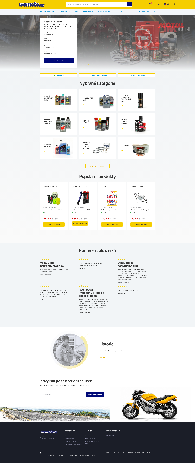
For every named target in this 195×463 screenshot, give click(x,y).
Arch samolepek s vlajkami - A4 (111, 210)
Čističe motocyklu (104, 11)
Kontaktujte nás (69, 436)
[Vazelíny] (136, 148)
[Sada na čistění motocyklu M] (54, 198)
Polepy (103, 187)
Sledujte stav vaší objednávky (73, 444)
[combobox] (59, 34)
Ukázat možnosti (81, 223)
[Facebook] (40, 452)
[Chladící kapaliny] (58, 148)
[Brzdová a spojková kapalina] (58, 124)
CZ (167, 4)
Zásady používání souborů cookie (58, 455)
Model (45, 38)
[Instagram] (43, 452)
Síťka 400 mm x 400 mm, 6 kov (140, 210)
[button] (154, 4)
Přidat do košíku (54, 224)
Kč (174, 4)
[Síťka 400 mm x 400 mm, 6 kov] (141, 198)
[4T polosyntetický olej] (97, 100)
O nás (101, 357)
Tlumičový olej (121, 11)
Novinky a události (90, 438)
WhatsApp (60, 75)
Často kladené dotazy (99, 75)
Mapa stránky (74, 455)
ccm (45, 45)
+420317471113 (109, 436)
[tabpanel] (97, 43)
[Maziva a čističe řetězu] (136, 124)
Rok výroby (46, 51)
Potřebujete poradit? (146, 11)
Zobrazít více (97, 166)
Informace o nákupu (70, 441)
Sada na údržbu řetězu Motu (81, 210)
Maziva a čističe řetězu (84, 11)
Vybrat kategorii (48, 11)
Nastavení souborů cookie (88, 455)
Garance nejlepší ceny (112, 452)
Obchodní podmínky (138, 75)
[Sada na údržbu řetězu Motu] (83, 198)
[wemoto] (49, 431)
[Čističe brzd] (97, 124)
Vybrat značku (65, 11)
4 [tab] (88, 64)
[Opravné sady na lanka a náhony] (97, 148)
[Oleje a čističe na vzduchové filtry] (136, 100)
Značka (46, 32)
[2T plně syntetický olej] (58, 100)
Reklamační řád (69, 438)
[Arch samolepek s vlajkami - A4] (112, 198)
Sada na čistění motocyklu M (52, 210)
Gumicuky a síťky (136, 187)
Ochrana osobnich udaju (142, 452)
